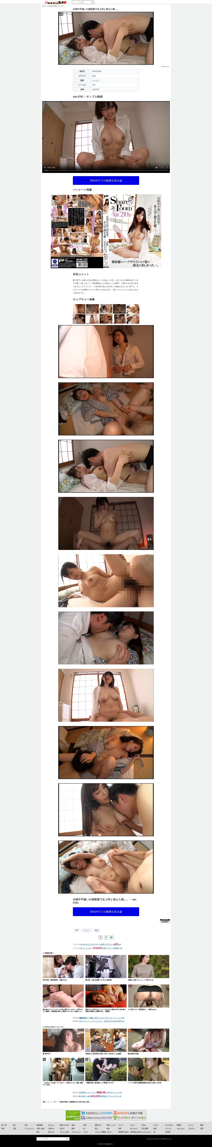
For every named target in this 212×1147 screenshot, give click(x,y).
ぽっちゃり (134, 1128)
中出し (144, 1125)
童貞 (155, 1128)
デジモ (109, 1132)
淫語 (14, 1128)
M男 (119, 1128)
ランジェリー (29, 1128)
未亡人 (62, 1128)
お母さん (51, 1128)
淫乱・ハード (111, 1125)
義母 (73, 1128)
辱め (2, 1128)
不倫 (84, 1125)
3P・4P (4, 1125)
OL (84, 1128)
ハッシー (95, 80)
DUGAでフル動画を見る (104, 180)
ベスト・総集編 (100, 1132)
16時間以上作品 (135, 1132)
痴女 (108, 1128)
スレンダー (181, 1128)
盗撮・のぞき (64, 1125)
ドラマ (85, 1132)
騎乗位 (179, 1125)
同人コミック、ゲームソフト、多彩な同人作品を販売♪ (101, 1021)
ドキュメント (76, 1132)
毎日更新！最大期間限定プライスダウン (99, 1096)
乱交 (26, 1125)
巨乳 (38, 1132)
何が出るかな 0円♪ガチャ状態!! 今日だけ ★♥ (99, 944)
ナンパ (120, 1125)
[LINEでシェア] (111, 937)
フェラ (155, 1125)
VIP (93, 85)
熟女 (94, 76)
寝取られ (98, 1125)
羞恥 (201, 1125)
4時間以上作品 (123, 1132)
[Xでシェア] (100, 937)
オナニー (51, 1125)
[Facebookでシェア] (106, 937)
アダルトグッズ (166, 1139)
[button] (92, 2)
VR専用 (167, 1132)
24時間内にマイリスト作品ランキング (99, 1092)
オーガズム (169, 1125)
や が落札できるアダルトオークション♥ (100, 1018)
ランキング (157, 1139)
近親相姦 (39, 1125)
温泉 (73, 1125)
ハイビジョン (146, 1132)
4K (154, 1132)
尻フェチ (51, 1132)
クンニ (191, 1125)
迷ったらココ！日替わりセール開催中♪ (100, 948)
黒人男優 (145, 1128)
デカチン (192, 1128)
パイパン (168, 1128)
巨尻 (201, 1128)
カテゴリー (150, 1139)
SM (14, 1125)
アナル (132, 1125)
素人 (96, 1128)
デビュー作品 (64, 1132)
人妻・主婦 (40, 1128)
